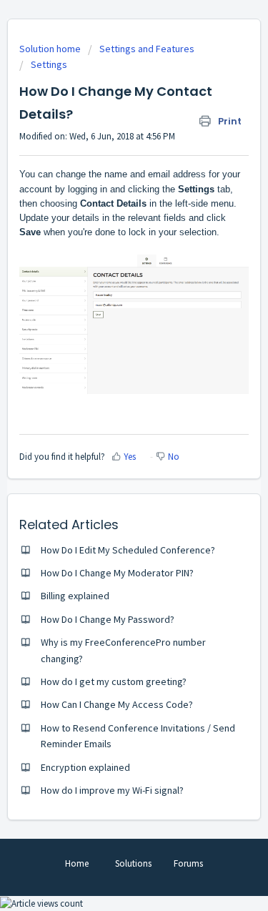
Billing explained (75, 595)
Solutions (133, 863)
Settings (49, 64)
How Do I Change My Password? (107, 619)
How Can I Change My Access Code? (117, 704)
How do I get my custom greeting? (114, 681)
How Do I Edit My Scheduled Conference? (128, 549)
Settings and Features (146, 48)
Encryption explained (85, 767)
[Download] (107, 448)
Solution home (51, 48)
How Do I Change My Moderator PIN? (117, 572)
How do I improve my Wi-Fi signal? (112, 790)
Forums (188, 863)
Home (77, 863)
